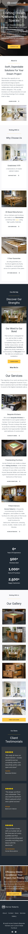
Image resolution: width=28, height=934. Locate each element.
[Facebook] (12, 931)
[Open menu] (24, 2)
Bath (17, 220)
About (5, 913)
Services (22, 913)
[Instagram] (15, 931)
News (17, 913)
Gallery (14, 916)
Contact (10, 913)
